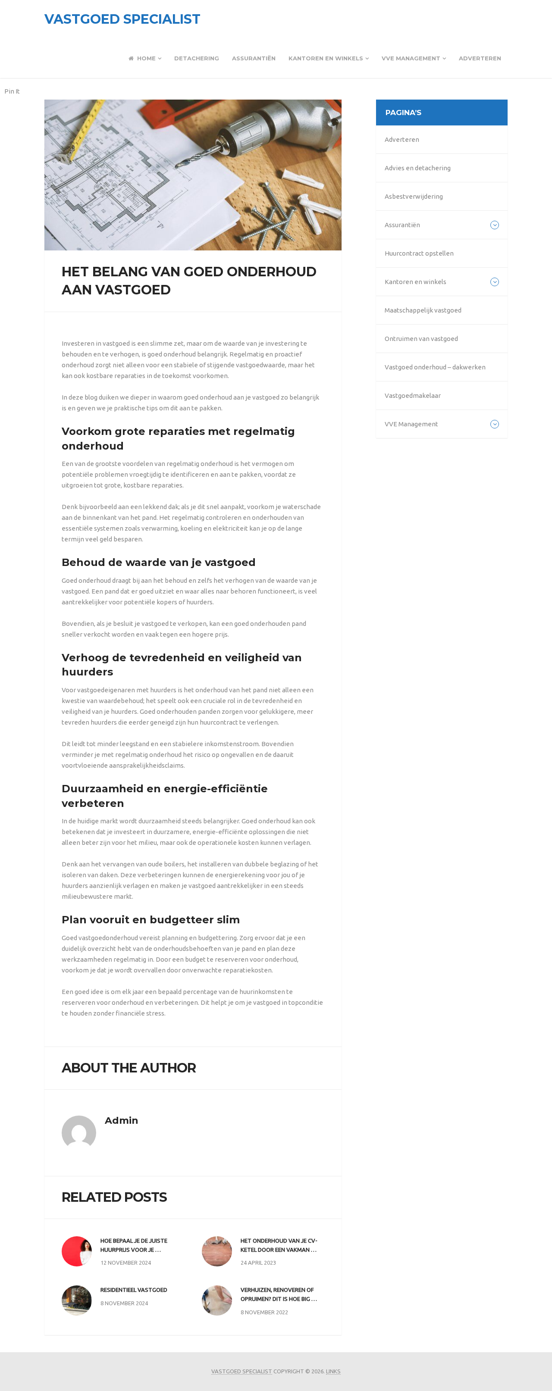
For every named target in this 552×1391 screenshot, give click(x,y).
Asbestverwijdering (414, 196)
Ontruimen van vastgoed (421, 338)
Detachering (196, 58)
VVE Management (411, 58)
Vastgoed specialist (122, 19)
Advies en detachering (418, 168)
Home (145, 58)
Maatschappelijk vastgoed (423, 310)
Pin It (12, 91)
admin (121, 1120)
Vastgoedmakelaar (413, 395)
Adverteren (480, 58)
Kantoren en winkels (326, 58)
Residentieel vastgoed (133, 1290)
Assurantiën (254, 58)
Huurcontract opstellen (419, 253)
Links (333, 1371)
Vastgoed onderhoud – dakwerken (435, 367)
